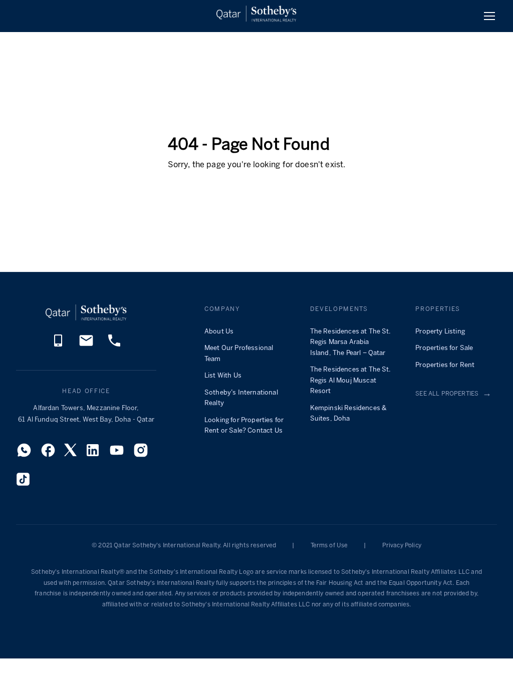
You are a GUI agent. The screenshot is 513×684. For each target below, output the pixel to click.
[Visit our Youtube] (117, 453)
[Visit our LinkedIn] (93, 453)
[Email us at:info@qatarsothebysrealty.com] (86, 346)
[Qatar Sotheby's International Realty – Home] (256, 16)
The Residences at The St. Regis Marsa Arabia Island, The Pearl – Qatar (350, 342)
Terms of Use (329, 545)
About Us (218, 331)
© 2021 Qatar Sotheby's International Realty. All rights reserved (184, 545)
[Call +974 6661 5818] (58, 346)
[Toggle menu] (489, 16)
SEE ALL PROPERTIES (453, 394)
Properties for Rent (444, 365)
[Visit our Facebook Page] (48, 453)
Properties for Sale (444, 348)
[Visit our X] (70, 453)
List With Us (222, 376)
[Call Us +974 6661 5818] (114, 346)
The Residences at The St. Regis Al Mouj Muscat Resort (350, 381)
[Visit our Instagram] (141, 453)
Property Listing (440, 331)
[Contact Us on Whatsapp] (24, 453)
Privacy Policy (401, 545)
